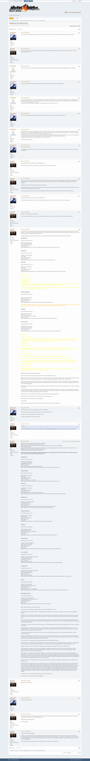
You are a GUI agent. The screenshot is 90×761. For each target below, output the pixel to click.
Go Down (11, 29)
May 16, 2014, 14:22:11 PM (25, 81)
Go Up (10, 747)
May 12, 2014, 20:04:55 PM (25, 32)
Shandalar (13, 32)
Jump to (64, 752)
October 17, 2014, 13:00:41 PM (25, 731)
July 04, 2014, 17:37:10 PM (25, 423)
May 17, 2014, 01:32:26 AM (25, 161)
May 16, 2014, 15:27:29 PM (25, 145)
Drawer (13, 48)
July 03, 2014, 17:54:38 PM (25, 407)
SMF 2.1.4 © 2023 (11, 759)
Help (71, 759)
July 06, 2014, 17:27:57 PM (25, 441)
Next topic (78, 26)
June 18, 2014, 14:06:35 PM (25, 195)
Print (79, 29)
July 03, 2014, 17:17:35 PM (25, 229)
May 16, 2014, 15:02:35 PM (25, 97)
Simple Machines (16, 759)
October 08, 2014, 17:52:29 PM (25, 680)
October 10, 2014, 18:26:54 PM (25, 713)
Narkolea (13, 66)
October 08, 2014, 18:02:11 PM (25, 697)
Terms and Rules (75, 759)
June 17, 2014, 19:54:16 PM (25, 178)
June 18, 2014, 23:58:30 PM (25, 211)
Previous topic (72, 26)
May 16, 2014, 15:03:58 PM (25, 113)
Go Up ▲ (80, 759)
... (21, 29)
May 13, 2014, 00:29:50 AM (25, 48)
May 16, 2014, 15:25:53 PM (25, 129)
